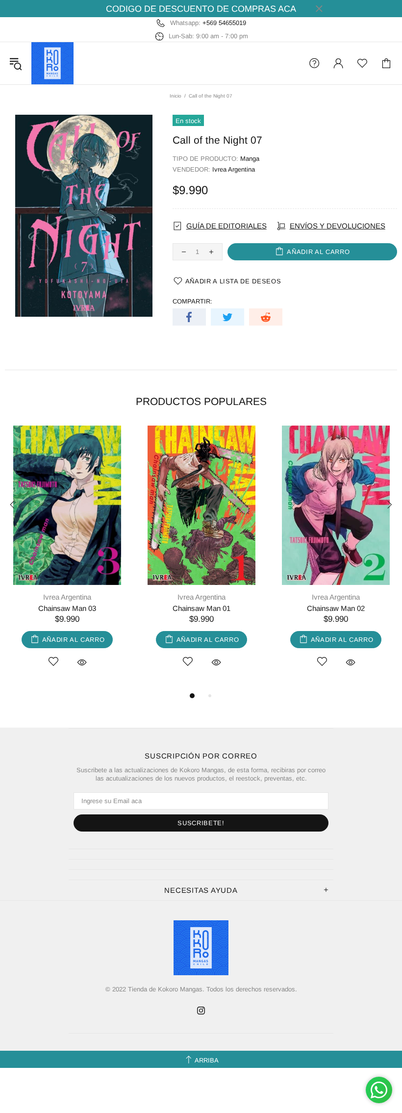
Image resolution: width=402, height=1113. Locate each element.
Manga (249, 158)
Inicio (175, 96)
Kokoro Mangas (52, 63)
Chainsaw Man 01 (201, 608)
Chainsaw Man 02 (336, 608)
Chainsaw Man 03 (67, 608)
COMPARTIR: (192, 301)
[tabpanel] (67, 558)
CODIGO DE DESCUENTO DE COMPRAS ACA (201, 9)
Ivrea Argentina (233, 169)
